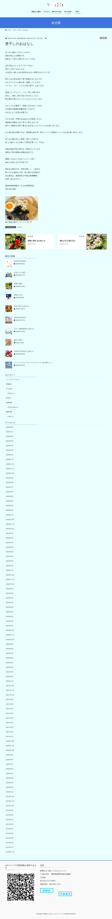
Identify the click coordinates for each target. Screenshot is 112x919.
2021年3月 (9, 727)
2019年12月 (10, 796)
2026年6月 (9, 436)
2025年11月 (10, 469)
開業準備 (9, 412)
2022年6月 (9, 658)
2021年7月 (9, 709)
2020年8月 (9, 759)
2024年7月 (9, 542)
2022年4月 (9, 667)
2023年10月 (10, 584)
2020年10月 (10, 750)
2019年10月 (10, 805)
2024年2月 (9, 565)
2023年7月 (9, 598)
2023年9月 (9, 589)
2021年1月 (9, 736)
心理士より (11, 393)
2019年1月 (9, 847)
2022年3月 (9, 672)
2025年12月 (10, 464)
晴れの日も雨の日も (68, 240)
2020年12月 (10, 741)
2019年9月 (9, 810)
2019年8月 (9, 815)
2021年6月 (9, 713)
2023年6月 (9, 602)
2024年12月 (10, 519)
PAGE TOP (107, 889)
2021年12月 (10, 685)
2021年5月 (9, 718)
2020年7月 (9, 764)
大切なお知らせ (12, 407)
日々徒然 (9, 389)
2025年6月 (9, 492)
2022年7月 (9, 653)
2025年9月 (9, 478)
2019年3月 (9, 838)
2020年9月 (9, 755)
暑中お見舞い (18, 340)
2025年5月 (9, 496)
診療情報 (9, 402)
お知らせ (10, 416)
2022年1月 (9, 681)
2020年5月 (9, 773)
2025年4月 (9, 501)
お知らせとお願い (20, 272)
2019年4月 (9, 833)
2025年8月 (9, 482)
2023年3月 (9, 616)
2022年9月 (9, 644)
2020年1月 (9, 792)
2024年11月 (10, 524)
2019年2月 (9, 842)
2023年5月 (9, 607)
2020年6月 (9, 769)
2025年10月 (10, 473)
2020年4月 (9, 778)
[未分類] (15, 241)
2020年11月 (10, 745)
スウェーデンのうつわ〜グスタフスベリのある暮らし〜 (33, 362)
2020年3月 (9, 782)
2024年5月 (9, 552)
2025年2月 (9, 510)
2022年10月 (10, 639)
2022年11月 (10, 635)
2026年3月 (9, 450)
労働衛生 (9, 384)
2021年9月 (9, 699)
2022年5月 (9, 662)
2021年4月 (9, 722)
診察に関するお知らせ (36, 240)
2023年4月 (9, 612)
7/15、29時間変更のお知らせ (24, 329)
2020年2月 (9, 787)
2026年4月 (9, 445)
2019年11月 (10, 801)
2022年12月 (10, 630)
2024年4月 (9, 556)
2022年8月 (9, 649)
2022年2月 (9, 676)
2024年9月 (9, 533)
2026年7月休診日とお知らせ (24, 351)
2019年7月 (9, 819)
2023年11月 (10, 579)
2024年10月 (10, 529)
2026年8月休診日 (20, 317)
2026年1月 (9, 459)
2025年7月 (9, 487)
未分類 (103, 38)
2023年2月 (9, 621)
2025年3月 (9, 505)
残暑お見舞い (18, 283)
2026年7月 (9, 432)
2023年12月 (10, 575)
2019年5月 (9, 829)
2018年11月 (10, 852)
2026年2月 (9, 455)
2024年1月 (9, 570)
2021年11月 (10, 690)
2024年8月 (9, 538)
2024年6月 (9, 547)
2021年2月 (9, 732)
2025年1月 (9, 515)
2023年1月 (9, 625)
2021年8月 (9, 704)
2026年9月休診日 (20, 261)
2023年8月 (9, 593)
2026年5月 (9, 441)
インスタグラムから (13, 379)
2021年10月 (10, 695)
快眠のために (18, 295)
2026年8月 (9, 427)
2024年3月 (9, 561)
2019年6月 (9, 824)
